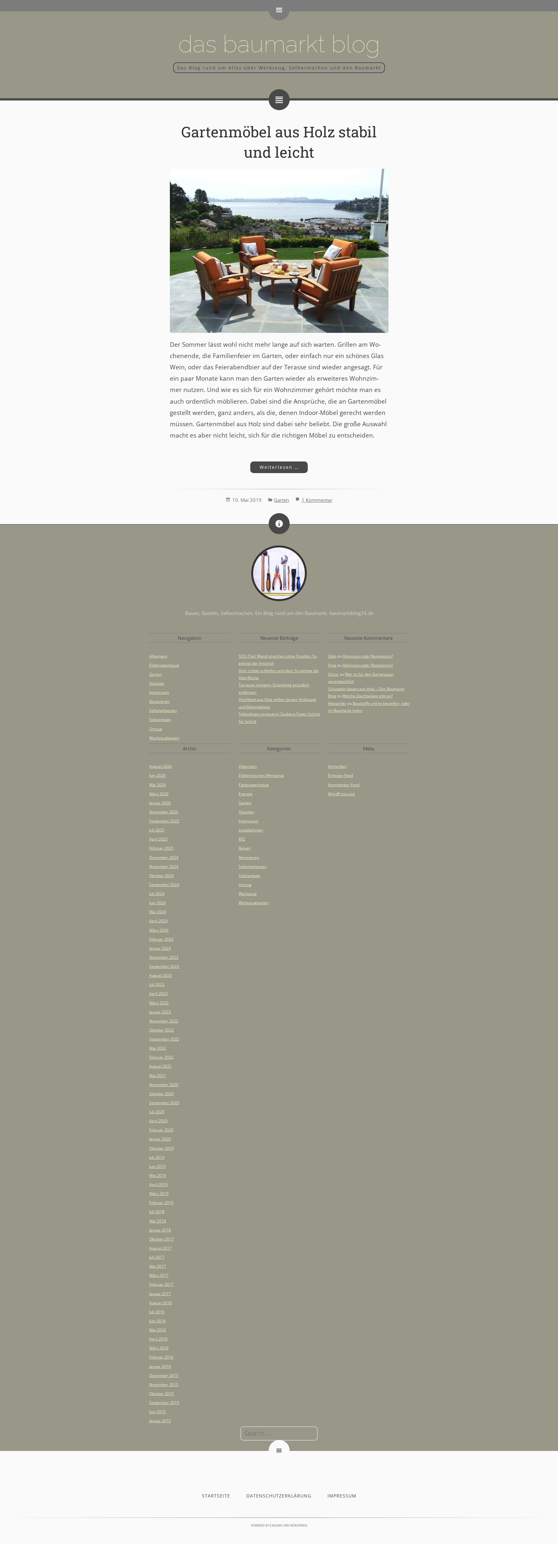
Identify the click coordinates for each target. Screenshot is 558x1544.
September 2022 (164, 1039)
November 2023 (163, 957)
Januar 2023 (160, 1012)
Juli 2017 (156, 1257)
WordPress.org (341, 794)
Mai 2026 (157, 785)
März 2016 (159, 1348)
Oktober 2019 (161, 1148)
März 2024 (159, 930)
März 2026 (159, 794)
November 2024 (163, 866)
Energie (246, 794)
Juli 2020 (156, 1112)
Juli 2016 (156, 1312)
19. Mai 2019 (247, 500)
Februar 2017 (161, 1284)
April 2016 (158, 1339)
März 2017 (159, 1275)
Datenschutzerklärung (278, 1496)
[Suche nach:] (279, 1434)
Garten (281, 500)
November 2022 (163, 1021)
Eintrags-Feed (340, 775)
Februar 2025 (161, 848)
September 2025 (164, 821)
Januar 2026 (160, 803)
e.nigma (276, 1525)
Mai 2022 (157, 1048)
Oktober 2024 (161, 875)
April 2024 (158, 921)
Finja (332, 665)
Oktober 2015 (161, 1393)
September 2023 (164, 966)
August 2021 (160, 1066)
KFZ (242, 839)
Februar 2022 (161, 1057)
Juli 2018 (156, 1211)
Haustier (157, 683)
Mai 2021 (157, 1075)
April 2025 (158, 839)
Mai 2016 (157, 1330)
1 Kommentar (317, 500)
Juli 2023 (156, 984)
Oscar (333, 674)
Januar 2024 (160, 948)
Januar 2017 (160, 1293)
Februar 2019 (161, 1202)
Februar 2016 (161, 1357)
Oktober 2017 (161, 1239)
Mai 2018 (157, 1221)
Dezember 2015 (163, 1375)
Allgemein (158, 656)
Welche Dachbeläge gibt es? (367, 696)
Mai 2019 (157, 1175)
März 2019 (159, 1193)
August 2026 (160, 766)
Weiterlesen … (274, 467)
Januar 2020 (160, 1139)
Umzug (155, 729)
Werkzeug (248, 893)
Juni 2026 (157, 775)
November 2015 (163, 1384)
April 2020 (158, 1121)
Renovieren (159, 701)
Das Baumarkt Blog (279, 44)
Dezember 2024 (163, 857)
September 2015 (164, 1402)
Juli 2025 (156, 830)
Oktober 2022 (161, 1030)
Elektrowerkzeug (164, 665)
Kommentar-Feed (343, 785)
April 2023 (158, 993)
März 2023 (159, 1003)
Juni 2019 (157, 1166)
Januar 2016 (160, 1366)
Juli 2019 (156, 1157)
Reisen (245, 848)
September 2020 (164, 1102)
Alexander (337, 703)
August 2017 (160, 1248)
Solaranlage (160, 719)
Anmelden (337, 766)
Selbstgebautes (163, 710)
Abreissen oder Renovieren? (368, 656)
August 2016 (160, 1303)
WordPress (298, 1525)
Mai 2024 (157, 912)
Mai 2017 (157, 1266)
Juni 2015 (157, 1411)
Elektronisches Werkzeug (261, 775)
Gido (332, 656)
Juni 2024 (157, 902)
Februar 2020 (161, 1130)
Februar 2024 (161, 939)
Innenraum (159, 692)
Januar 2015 (160, 1420)
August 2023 (160, 975)
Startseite (216, 1496)
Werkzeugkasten (164, 738)
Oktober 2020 (161, 1093)
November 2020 (163, 1084)
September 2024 (164, 884)
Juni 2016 (157, 1321)
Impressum (341, 1496)
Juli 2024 (156, 893)
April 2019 (158, 1184)
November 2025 (163, 812)
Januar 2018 (160, 1230)
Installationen (251, 830)
